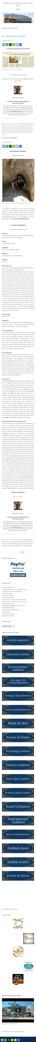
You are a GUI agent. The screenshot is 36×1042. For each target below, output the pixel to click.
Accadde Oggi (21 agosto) (8, 603)
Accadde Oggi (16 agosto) (8, 613)
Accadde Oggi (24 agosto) (8, 597)
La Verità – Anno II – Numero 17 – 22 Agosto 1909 (14, 601)
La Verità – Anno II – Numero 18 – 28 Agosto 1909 (14, 589)
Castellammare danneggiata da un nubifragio (13, 605)
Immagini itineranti (18, 155)
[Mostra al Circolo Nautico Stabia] (18, 1010)
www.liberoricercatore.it (10, 118)
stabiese (29, 130)
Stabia (20, 130)
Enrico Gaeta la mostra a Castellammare (12, 591)
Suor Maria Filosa (6, 611)
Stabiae (24, 130)
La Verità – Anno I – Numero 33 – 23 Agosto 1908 (14, 599)
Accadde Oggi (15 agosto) (8, 615)
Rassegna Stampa (28, 123)
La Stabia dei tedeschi (7, 593)
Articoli (22, 123)
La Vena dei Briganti (9, 138)
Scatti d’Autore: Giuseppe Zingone (10, 609)
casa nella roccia (19, 126)
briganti (11, 126)
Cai (14, 126)
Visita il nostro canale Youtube (9, 1023)
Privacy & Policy (5, 1031)
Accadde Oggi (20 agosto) (8, 607)
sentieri (12, 545)
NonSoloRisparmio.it (16, 111)
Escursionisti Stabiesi (11, 128)
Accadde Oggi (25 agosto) (8, 595)
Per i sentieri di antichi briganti (13, 36)
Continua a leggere (18, 496)
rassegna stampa (14, 130)
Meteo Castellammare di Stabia (9, 909)
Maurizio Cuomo (6, 545)
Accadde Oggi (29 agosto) (8, 587)
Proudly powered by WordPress (17, 1031)
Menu (18, 9)
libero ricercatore (28, 128)
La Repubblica (19, 128)
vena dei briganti (12, 132)
